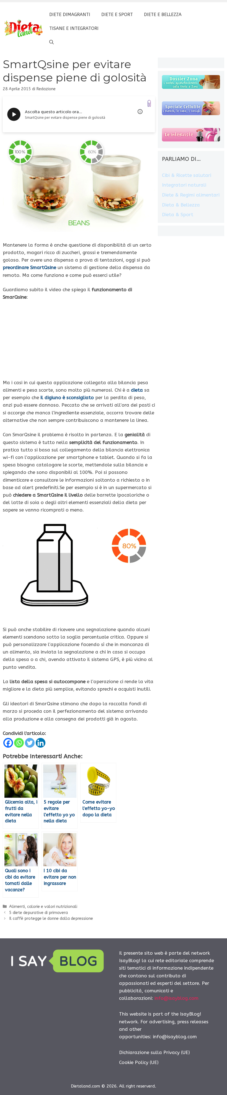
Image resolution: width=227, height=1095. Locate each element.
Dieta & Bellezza (181, 205)
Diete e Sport (117, 14)
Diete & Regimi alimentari (191, 195)
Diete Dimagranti (69, 14)
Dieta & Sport (177, 214)
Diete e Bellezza (163, 14)
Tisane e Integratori (74, 28)
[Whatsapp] (19, 743)
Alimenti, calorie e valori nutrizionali (43, 906)
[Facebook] (8, 743)
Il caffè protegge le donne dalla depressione (51, 918)
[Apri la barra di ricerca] (51, 42)
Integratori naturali (184, 185)
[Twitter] (30, 743)
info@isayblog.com (176, 998)
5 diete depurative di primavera (38, 912)
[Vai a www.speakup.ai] (149, 103)
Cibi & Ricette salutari (186, 175)
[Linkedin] (40, 743)
